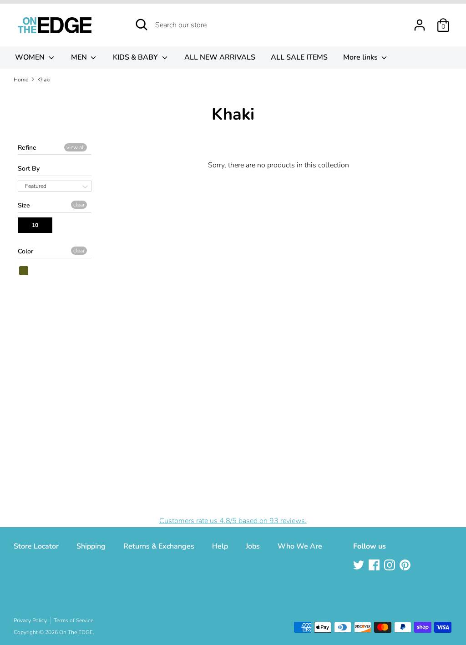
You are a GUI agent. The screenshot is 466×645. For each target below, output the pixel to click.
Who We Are (300, 546)
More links (361, 57)
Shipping (91, 546)
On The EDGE (76, 632)
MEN (80, 57)
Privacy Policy (30, 620)
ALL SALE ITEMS (299, 57)
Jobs (253, 546)
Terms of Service (73, 620)
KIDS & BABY (136, 57)
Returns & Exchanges (158, 546)
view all (75, 147)
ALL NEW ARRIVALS (219, 57)
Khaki (24, 271)
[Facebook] (375, 566)
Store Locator (36, 546)
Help (220, 546)
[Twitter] (359, 566)
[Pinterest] (406, 566)
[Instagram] (390, 566)
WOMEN (30, 57)
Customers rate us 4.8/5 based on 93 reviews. (233, 521)
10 (35, 225)
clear (79, 204)
